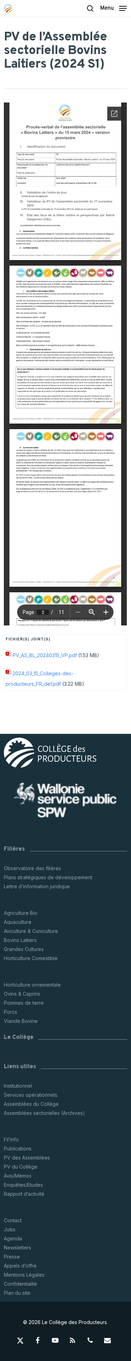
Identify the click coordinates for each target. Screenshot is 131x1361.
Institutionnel (18, 1086)
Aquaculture (17, 922)
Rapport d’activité (24, 1194)
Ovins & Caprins (22, 994)
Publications (17, 1148)
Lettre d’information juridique (37, 886)
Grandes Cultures (24, 949)
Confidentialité (20, 1284)
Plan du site (17, 1293)
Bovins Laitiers (20, 940)
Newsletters (17, 1247)
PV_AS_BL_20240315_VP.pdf (45, 655)
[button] (113, 8)
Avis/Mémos (17, 1176)
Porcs (10, 1012)
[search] (90, 8)
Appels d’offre (20, 1266)
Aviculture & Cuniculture (31, 931)
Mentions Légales (24, 1275)
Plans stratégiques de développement (48, 877)
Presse (12, 1257)
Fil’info (11, 1139)
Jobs (9, 1229)
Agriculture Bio (20, 913)
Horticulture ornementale (32, 985)
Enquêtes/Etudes (23, 1185)
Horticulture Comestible (31, 958)
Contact (13, 1220)
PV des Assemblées (27, 1158)
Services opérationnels (30, 1095)
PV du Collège (20, 1167)
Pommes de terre (24, 1003)
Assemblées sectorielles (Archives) (44, 1113)
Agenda (13, 1238)
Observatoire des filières (32, 868)
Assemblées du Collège (31, 1104)
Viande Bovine (21, 1021)
